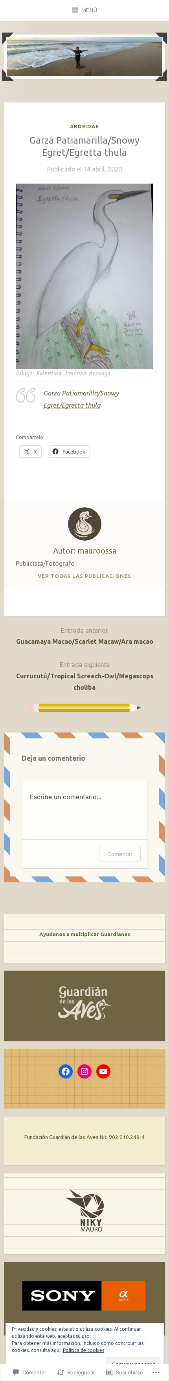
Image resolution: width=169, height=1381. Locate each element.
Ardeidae (84, 126)
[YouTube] (103, 1071)
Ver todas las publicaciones (84, 576)
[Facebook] (66, 1071)
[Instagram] (84, 1071)
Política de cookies (83, 1350)
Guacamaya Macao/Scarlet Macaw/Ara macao (84, 636)
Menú (89, 10)
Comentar (119, 854)
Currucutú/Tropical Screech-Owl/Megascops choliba (84, 676)
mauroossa (96, 550)
